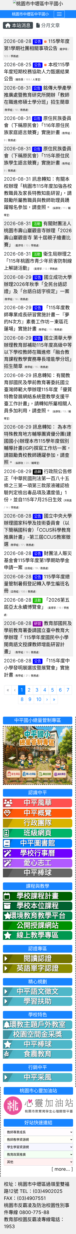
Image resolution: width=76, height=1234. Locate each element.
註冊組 (29, 568)
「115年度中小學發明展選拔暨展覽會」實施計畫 (37, 668)
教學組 (8, 109)
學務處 (14, 56)
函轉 (37, 472)
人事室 (36, 79)
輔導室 (35, 463)
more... (62, 1169)
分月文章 (50, 25)
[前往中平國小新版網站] (37, 755)
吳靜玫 (57, 208)
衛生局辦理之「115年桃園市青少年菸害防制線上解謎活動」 (38, 261)
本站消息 (21, 25)
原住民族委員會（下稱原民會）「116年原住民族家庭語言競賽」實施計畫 (37, 125)
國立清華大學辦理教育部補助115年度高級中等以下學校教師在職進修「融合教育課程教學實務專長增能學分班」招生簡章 (38, 352)
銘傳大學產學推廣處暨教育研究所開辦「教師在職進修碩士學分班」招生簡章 (37, 95)
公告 (37, 42)
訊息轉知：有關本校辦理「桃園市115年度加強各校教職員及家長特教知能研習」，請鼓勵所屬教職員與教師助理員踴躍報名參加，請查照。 (38, 193)
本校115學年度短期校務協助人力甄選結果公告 (37, 72)
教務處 (24, 109)
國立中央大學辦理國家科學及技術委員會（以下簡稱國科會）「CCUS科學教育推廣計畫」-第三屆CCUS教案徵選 (38, 530)
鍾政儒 (19, 79)
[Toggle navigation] (59, 14)
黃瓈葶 (38, 268)
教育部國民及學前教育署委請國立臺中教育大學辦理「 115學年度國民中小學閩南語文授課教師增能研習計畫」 (38, 637)
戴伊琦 (63, 49)
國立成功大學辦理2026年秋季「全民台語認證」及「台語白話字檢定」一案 (38, 284)
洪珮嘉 (68, 500)
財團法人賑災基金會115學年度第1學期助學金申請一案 (38, 560)
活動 (37, 224)
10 (38, 699)
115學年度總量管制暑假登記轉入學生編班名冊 (37, 584)
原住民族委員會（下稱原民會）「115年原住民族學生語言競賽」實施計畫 (37, 156)
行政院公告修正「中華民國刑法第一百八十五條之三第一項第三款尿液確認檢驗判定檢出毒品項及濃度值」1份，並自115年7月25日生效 (38, 485)
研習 (37, 624)
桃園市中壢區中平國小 (30, 14)
